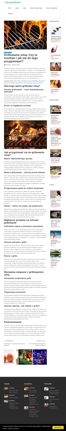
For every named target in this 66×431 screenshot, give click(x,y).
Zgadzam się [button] (58, 427)
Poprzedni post (9, 341)
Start (9, 8)
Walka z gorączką (55, 176)
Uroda (17, 8)
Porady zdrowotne (51, 8)
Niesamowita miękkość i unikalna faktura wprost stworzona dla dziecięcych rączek (56, 140)
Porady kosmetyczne (36, 8)
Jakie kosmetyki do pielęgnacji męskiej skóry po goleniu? (56, 38)
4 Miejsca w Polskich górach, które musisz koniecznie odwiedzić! (55, 262)
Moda (24, 8)
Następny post (41, 341)
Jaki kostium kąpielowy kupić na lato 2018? (56, 242)
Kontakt (10, 13)
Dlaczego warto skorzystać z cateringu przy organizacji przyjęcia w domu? (56, 119)
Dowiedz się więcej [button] (13, 428)
